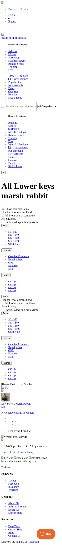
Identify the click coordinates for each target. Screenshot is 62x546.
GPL (11, 262)
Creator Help (15, 529)
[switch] (31, 209)
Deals (11, 88)
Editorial (13, 265)
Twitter (12, 480)
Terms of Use (8, 452)
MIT (10, 268)
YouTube (13, 489)
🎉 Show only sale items (15, 208)
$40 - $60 (13, 237)
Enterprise (13, 509)
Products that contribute (21, 215)
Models (30, 412)
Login (11, 14)
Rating (6, 275)
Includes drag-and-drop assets (22, 222)
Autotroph (33, 541)
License (7, 250)
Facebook (13, 483)
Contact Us (14, 535)
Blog (11, 532)
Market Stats (15, 512)
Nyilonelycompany (11, 412)
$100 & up (14, 244)
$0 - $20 (12, 231)
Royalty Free (15, 259)
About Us (13, 503)
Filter (5, 296)
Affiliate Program (17, 506)
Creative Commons (18, 256)
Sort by (28, 384)
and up (12, 281)
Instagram (13, 486)
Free (10, 69)
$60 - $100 (14, 240)
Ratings (6, 363)
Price (5, 225)
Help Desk (14, 526)
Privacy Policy (26, 452)
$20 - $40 (13, 234)
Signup (12, 21)
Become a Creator (18, 9)
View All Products (18, 75)
